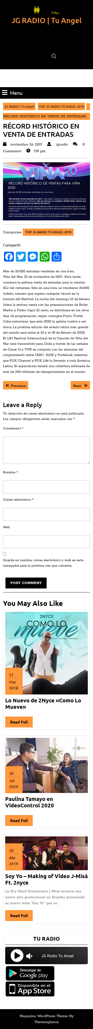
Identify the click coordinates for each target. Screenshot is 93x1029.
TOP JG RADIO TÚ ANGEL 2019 (61, 106)
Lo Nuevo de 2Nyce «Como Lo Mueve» (43, 703)
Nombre (10, 472)
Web (6, 527)
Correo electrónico (18, 500)
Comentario (13, 428)
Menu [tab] (16, 93)
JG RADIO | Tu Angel (46, 20)
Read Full (21, 723)
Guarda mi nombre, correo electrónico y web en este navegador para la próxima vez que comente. (43, 563)
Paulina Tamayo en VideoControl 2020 (29, 802)
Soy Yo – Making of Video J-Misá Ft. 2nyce (46, 879)
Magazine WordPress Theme (44, 1016)
